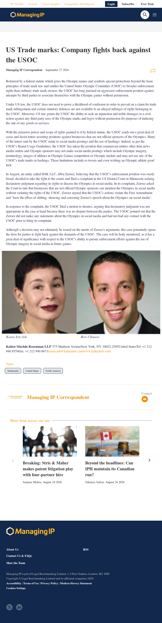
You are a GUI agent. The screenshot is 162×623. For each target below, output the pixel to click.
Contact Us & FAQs (19, 555)
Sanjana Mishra (32, 482)
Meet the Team (15, 563)
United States (32, 370)
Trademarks (13, 370)
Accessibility (13, 583)
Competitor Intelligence (79, 4)
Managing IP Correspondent (58, 397)
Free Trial (147, 4)
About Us (12, 549)
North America (53, 370)
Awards (32, 4)
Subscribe (128, 4)
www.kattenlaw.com (97, 351)
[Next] (149, 460)
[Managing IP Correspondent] (16, 397)
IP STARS (17, 4)
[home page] (27, 15)
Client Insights (51, 4)
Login (111, 4)
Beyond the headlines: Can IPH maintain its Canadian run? (109, 469)
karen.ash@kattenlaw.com (65, 351)
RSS (86, 549)
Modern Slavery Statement (76, 583)
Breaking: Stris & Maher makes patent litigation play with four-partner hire (48, 469)
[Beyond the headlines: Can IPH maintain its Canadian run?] (112, 441)
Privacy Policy (49, 583)
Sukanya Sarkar (94, 482)
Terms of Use (31, 583)
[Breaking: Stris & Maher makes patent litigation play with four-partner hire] (50, 441)
